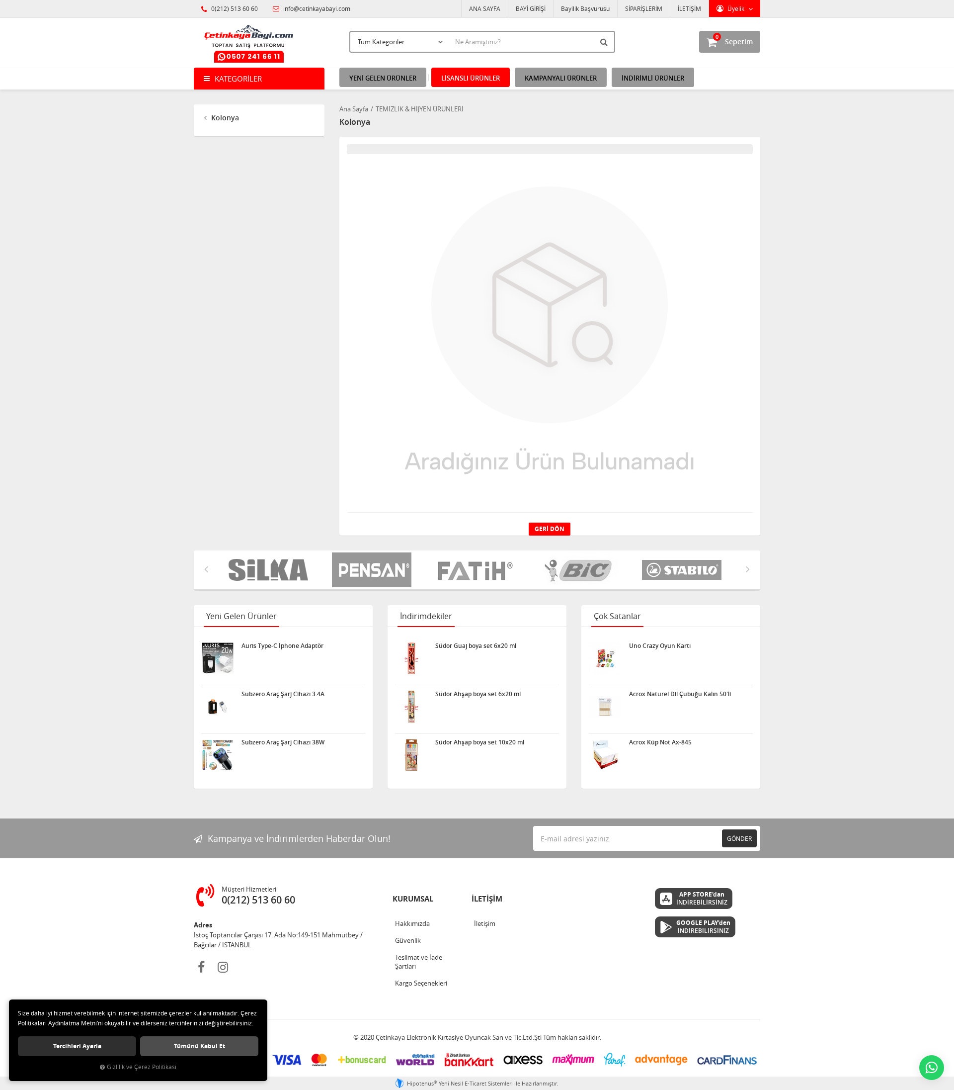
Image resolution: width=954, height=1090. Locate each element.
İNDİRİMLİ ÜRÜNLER (653, 78)
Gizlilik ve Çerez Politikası (141, 1067)
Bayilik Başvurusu (585, 8)
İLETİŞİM (689, 8)
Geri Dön (549, 529)
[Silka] (262, 569)
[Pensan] (365, 569)
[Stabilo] (675, 569)
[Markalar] (572, 569)
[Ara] (605, 42)
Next (747, 569)
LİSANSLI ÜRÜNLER (470, 78)
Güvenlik (408, 940)
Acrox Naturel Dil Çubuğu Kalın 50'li (680, 694)
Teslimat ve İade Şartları (418, 962)
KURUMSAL (413, 899)
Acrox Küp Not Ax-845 (660, 742)
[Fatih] (468, 569)
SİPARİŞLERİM (643, 8)
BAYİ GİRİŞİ (531, 8)
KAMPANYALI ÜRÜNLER (561, 78)
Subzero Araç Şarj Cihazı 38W (282, 742)
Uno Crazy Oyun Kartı (660, 646)
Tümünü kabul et (199, 1046)
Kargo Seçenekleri (421, 983)
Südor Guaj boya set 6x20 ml (475, 646)
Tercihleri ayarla (77, 1046)
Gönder (739, 838)
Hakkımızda (412, 923)
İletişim (484, 923)
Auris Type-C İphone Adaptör (282, 646)
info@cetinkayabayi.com (316, 8)
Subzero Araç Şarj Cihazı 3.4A (282, 694)
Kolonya (224, 117)
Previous (206, 569)
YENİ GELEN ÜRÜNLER (382, 78)
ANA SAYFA (484, 8)
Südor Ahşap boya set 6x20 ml (478, 694)
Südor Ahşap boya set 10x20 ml (479, 742)
